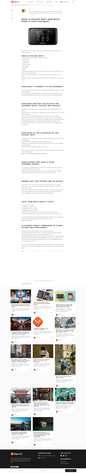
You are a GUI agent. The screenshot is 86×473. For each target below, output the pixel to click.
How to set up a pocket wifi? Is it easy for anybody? (42, 360)
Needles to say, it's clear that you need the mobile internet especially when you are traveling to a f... (20, 337)
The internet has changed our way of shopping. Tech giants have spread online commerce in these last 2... (20, 365)
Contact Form (43, 457)
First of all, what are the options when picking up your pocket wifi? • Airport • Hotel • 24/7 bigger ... (42, 409)
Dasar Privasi (63, 461)
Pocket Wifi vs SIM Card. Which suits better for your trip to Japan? (64, 305)
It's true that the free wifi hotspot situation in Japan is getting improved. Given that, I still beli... (20, 310)
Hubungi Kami (49, 1)
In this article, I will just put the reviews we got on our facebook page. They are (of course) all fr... (43, 333)
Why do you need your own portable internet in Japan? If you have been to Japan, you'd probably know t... (64, 310)
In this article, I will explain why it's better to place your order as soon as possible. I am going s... (43, 308)
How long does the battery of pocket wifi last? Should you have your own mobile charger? (42, 434)
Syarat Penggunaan (65, 463)
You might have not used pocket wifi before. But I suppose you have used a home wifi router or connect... (42, 365)
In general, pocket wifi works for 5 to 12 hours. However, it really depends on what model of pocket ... (43, 440)
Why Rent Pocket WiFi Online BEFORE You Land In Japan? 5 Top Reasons (20, 360)
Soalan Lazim (40, 1)
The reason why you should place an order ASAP (42, 303)
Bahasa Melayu (65, 1)
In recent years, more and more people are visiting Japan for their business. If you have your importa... (20, 437)
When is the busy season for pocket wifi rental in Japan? (20, 406)
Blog (56, 1)
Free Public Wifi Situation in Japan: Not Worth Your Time (20, 305)
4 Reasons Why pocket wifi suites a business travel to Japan (19, 433)
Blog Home (17, 5)
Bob (30, 9)
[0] (74, 2)
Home (12, 5)
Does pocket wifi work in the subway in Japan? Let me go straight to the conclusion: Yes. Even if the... (64, 407)
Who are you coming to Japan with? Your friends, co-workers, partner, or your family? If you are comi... (64, 381)
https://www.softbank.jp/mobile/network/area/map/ (34, 153)
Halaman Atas (30, 1)
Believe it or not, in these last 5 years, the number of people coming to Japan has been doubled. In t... (20, 410)
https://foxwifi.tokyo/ (27, 220)
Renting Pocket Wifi (25, 5)
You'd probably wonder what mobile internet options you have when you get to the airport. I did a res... (65, 335)
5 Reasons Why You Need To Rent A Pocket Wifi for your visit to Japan (20, 333)
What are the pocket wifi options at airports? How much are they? (65, 331)
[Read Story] (29, 314)
